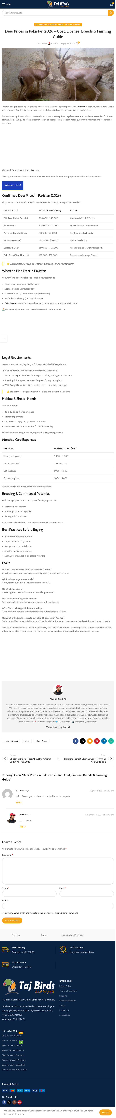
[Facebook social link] (76, 741)
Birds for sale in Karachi (12, 1035)
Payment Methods (67, 1000)
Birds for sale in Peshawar (13, 1055)
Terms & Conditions (68, 991)
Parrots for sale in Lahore (13, 1050)
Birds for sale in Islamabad (13, 1065)
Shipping (63, 996)
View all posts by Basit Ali (58, 727)
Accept (105, 1112)
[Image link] (23, 1090)
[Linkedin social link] (104, 741)
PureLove (16, 935)
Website (6, 900)
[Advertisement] (58, 148)
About (62, 1005)
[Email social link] (90, 741)
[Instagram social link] (14, 1102)
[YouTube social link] (19, 1102)
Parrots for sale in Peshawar (14, 1060)
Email (62, 888)
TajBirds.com (10, 303)
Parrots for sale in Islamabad (14, 1069)
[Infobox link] (29, 950)
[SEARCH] (111, 13)
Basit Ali (55, 43)
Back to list (58, 758)
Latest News (64, 1015)
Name (5, 888)
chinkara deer (12, 741)
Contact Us (64, 1010)
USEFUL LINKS (66, 981)
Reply (19, 802)
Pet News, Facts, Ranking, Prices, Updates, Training (58, 24)
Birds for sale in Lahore (12, 1045)
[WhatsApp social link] (111, 741)
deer (27, 741)
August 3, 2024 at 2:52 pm (102, 790)
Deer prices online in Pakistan (25, 170)
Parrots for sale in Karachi (13, 1040)
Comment (7, 855)
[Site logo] (58, 4)
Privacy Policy (65, 986)
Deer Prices (42, 741)
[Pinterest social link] (97, 741)
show (18, 185)
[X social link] (83, 741)
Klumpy (44, 935)
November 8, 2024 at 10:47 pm (99, 815)
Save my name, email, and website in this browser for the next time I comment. (41, 913)
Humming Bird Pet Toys (72, 935)
